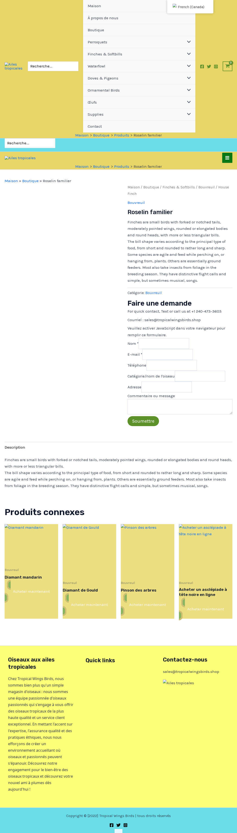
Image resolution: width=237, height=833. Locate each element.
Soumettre (143, 421)
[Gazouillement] (209, 66)
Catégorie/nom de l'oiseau (151, 376)
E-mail (135, 354)
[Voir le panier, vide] (227, 66)
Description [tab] (15, 447)
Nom (133, 343)
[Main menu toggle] (227, 158)
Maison (11, 180)
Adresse (134, 387)
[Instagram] (216, 66)
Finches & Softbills (178, 187)
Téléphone (137, 365)
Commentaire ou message (151, 395)
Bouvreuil (206, 187)
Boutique (30, 180)
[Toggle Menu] (187, 42)
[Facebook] (202, 66)
